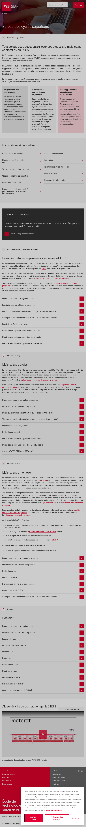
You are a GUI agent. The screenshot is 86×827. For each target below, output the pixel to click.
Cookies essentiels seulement (57, 818)
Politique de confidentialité (54, 810)
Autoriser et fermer (34, 818)
